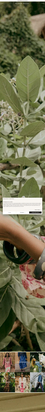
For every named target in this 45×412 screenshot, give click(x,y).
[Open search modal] (2, 3)
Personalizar (22, 212)
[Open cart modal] (43, 3)
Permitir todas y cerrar (35, 212)
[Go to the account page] (42, 3)
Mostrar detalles (37, 209)
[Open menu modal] (1, 3)
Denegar (9, 212)
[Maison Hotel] (22, 3)
